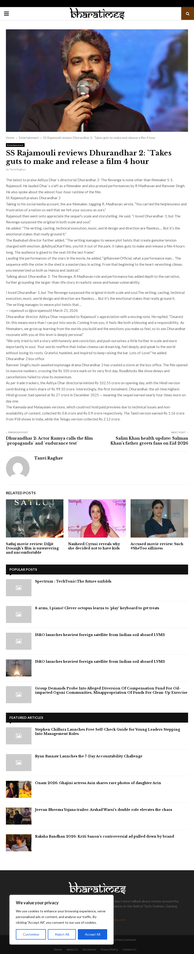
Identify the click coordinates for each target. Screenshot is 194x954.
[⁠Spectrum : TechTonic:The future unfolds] (18, 587)
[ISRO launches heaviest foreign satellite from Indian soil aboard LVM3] (18, 641)
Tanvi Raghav (17, 169)
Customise (31, 934)
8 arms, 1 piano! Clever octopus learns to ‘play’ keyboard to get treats (97, 608)
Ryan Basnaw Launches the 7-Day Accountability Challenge (88, 756)
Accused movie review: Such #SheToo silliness (157, 546)
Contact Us (130, 949)
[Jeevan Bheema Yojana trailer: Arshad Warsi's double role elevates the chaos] (18, 816)
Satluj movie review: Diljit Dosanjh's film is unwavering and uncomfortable (32, 548)
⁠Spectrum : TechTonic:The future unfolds (73, 581)
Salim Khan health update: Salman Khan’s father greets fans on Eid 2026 (149, 441)
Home (58, 949)
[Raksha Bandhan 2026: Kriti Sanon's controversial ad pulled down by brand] (18, 842)
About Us (72, 949)
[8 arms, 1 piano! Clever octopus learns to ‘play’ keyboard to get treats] (18, 614)
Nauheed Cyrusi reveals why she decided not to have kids (94, 546)
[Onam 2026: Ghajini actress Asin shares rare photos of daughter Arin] (18, 789)
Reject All (62, 934)
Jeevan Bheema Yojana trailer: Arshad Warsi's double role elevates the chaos (103, 810)
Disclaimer (89, 949)
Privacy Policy (109, 949)
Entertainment (15, 145)
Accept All (92, 934)
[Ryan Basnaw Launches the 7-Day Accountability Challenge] (18, 762)
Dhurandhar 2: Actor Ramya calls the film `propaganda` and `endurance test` (49, 441)
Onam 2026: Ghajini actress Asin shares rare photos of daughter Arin (98, 783)
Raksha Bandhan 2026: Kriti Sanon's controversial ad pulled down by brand (104, 836)
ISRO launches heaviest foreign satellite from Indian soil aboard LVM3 (100, 635)
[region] (61, 920)
